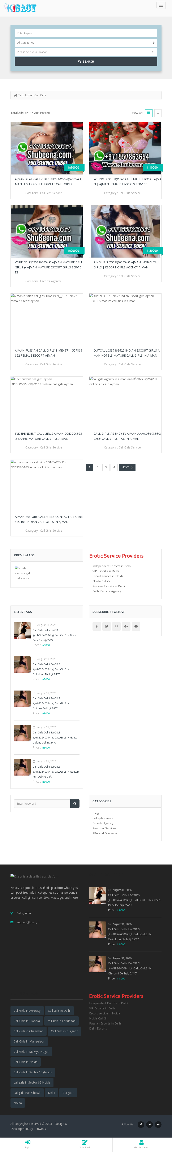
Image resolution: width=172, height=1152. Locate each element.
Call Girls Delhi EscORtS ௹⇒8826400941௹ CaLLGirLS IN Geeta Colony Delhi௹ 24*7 (55, 737)
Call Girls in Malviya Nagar (31, 1052)
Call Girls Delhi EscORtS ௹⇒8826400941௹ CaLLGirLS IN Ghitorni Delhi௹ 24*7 (51, 703)
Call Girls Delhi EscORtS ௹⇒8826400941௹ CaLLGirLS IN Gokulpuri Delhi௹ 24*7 (51, 669)
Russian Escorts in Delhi (109, 586)
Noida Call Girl (102, 581)
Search (88, 61)
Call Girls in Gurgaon (64, 1031)
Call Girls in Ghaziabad (28, 1031)
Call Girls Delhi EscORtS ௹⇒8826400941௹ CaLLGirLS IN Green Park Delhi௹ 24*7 (55, 635)
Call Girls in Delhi (59, 1011)
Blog (96, 813)
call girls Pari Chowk (27, 1093)
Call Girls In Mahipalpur (29, 1041)
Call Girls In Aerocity (27, 1011)
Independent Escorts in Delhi (112, 566)
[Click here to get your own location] (153, 52)
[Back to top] (158, 1126)
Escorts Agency (50, 281)
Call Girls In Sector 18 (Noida (33, 1072)
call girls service (51, 193)
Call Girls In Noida (26, 1062)
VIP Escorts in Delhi (106, 571)
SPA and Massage (105, 833)
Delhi (51, 1093)
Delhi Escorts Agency (107, 591)
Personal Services (104, 828)
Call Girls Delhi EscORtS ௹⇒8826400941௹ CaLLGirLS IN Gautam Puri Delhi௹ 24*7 (56, 771)
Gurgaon (68, 1093)
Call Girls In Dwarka (27, 1021)
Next (125, 467)
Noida (18, 1103)
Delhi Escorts (98, 1028)
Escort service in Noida (108, 576)
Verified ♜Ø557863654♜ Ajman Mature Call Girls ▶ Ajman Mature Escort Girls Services (49, 267)
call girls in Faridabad (61, 1021)
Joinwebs (40, 1129)
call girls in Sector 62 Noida (32, 1082)
